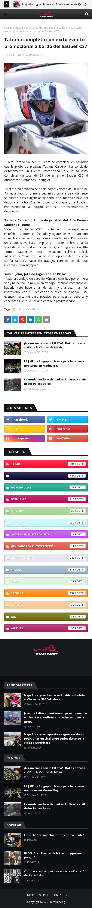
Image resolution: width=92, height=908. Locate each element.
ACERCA (43, 895)
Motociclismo (42, 558)
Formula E (42, 499)
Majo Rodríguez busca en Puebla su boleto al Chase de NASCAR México (54, 697)
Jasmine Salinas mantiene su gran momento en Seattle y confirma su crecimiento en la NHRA (55, 717)
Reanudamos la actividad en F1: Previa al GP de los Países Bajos (55, 381)
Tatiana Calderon (36, 27)
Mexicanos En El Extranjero (42, 546)
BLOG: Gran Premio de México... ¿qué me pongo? (53, 855)
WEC (42, 616)
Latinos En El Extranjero (42, 534)
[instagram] (24, 438)
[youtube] (67, 438)
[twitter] (67, 419)
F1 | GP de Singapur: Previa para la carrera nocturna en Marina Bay (54, 363)
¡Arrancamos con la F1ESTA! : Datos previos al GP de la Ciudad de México (54, 345)
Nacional (42, 593)
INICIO (30, 895)
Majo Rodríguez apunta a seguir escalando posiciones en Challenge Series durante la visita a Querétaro (55, 738)
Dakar (42, 464)
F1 (14, 309)
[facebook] (24, 419)
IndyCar (42, 511)
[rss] (24, 429)
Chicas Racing (15, 55)
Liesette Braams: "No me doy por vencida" (54, 835)
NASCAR (42, 570)
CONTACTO (59, 895)
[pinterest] (67, 429)
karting (42, 628)
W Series (42, 605)
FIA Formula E (42, 487)
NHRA (42, 581)
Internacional (42, 523)
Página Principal (14, 27)
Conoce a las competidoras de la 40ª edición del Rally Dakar (55, 873)
